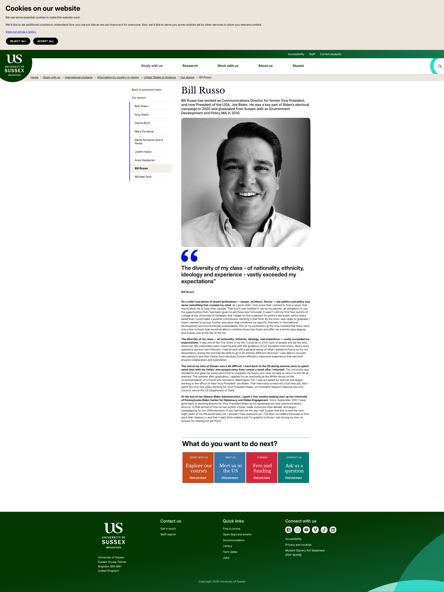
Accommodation (233, 540)
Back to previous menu (146, 89)
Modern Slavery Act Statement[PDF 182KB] (305, 553)
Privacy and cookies (298, 544)
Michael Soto (143, 176)
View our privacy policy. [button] (21, 31)
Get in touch (168, 528)
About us (265, 66)
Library (227, 546)
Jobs (226, 557)
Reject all (18, 41)
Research (190, 66)
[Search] (437, 66)
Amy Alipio (142, 114)
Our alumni (139, 97)
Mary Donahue (144, 131)
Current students (330, 54)
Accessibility (296, 54)
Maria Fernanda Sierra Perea (149, 141)
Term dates (230, 552)
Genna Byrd (142, 123)
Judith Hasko (143, 151)
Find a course (231, 528)
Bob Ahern (141, 106)
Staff (312, 54)
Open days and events (237, 534)
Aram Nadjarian (145, 160)
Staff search (168, 534)
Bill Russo (141, 168)
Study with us (152, 66)
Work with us (227, 66)
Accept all (45, 41)
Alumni (298, 66)
